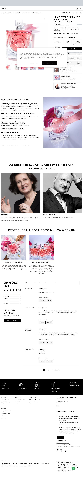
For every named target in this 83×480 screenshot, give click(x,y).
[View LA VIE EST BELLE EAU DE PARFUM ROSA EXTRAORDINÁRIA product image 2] (16, 67)
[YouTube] (65, 451)
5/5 (63, 33)
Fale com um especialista (4, 418)
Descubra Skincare (6, 399)
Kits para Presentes (6, 402)
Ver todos (57, 370)
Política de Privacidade (24, 465)
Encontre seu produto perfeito (6, 414)
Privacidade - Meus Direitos (65, 471)
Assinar (60, 437)
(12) (65, 33)
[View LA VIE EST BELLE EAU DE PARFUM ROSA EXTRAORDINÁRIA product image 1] (8, 67)
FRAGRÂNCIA (32, 397)
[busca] (72, 8)
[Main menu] (81, 8)
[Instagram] (61, 451)
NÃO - (48, 300)
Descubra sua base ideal (6, 411)
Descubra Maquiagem (20, 399)
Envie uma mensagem (63, 443)
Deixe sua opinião (73, 33)
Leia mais (64, 30)
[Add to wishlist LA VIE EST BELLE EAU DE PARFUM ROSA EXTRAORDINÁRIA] (44, 19)
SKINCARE (3, 397)
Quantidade (57, 47)
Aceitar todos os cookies (49, 63)
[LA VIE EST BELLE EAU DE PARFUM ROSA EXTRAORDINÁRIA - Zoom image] (24, 39)
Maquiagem (18, 397)
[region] (42, 57)
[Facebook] (57, 451)
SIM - (42, 300)
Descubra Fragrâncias (34, 399)
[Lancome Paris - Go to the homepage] (3, 8)
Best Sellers (4, 401)
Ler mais (78, 54)
